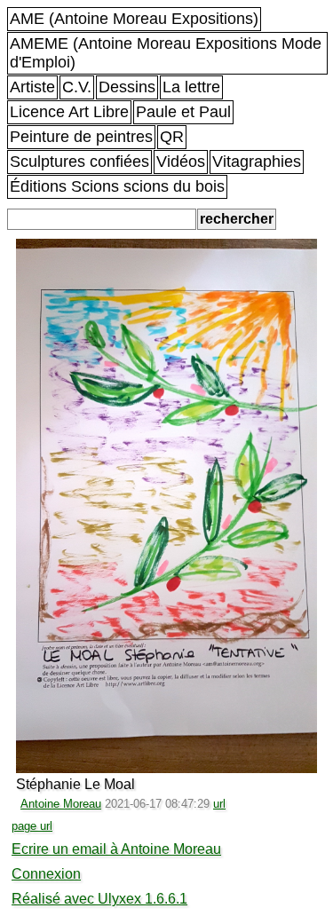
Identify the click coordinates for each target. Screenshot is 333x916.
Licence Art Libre (69, 112)
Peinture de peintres (81, 137)
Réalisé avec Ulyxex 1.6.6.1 (99, 898)
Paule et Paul (183, 112)
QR (172, 137)
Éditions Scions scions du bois (117, 186)
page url (32, 826)
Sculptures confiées (79, 161)
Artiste (32, 87)
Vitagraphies (256, 161)
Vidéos (180, 161)
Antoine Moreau (60, 803)
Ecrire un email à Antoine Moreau (116, 849)
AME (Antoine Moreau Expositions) (134, 19)
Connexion (46, 873)
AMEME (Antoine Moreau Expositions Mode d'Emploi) (165, 53)
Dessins (127, 87)
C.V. (76, 87)
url (219, 803)
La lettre (191, 87)
